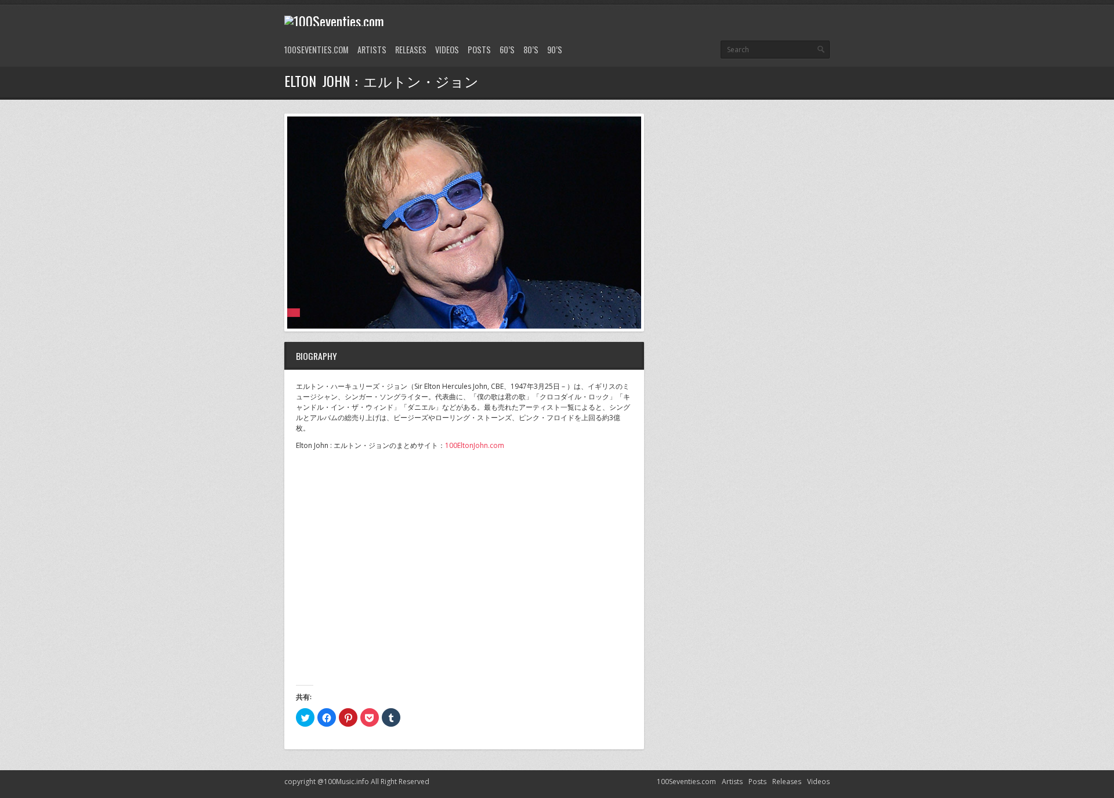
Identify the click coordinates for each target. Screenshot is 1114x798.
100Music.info (346, 781)
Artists (371, 49)
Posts (479, 49)
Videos (447, 49)
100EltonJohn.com (474, 445)
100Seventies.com (316, 49)
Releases (410, 49)
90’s (554, 49)
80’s (530, 49)
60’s (507, 49)
